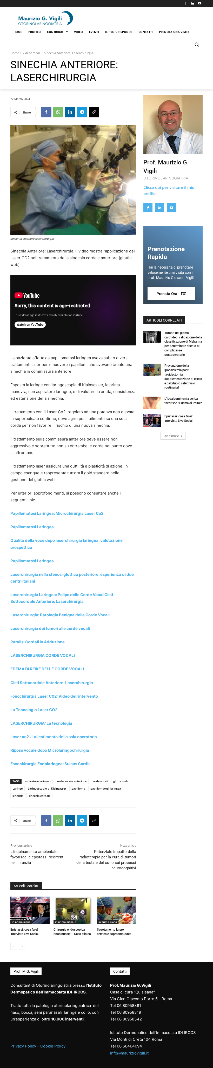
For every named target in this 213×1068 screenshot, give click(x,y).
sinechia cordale (39, 796)
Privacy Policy (23, 1046)
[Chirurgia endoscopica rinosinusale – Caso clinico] (73, 910)
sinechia (17, 796)
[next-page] (22, 946)
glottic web (120, 781)
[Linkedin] (192, 4)
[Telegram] (82, 112)
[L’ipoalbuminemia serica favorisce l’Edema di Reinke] (152, 403)
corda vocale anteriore (71, 781)
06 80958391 (129, 1005)
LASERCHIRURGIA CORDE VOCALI (42, 655)
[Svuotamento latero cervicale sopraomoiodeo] (116, 910)
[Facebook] (185, 4)
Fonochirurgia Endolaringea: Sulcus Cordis (50, 763)
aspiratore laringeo (38, 781)
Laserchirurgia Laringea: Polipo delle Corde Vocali (57, 594)
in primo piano (21, 922)
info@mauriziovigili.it (129, 1053)
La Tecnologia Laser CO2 (33, 709)
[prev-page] (13, 946)
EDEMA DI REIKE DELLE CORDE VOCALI (47, 668)
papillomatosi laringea (105, 788)
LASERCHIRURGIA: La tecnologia (41, 723)
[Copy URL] (94, 112)
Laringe (17, 788)
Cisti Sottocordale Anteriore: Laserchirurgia (51, 682)
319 (137, 1012)
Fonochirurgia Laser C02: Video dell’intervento (54, 696)
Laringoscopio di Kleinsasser (47, 788)
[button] (196, 44)
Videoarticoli (32, 53)
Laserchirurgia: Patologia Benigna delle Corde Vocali (60, 614)
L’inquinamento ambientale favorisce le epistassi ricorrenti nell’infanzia (37, 857)
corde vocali (100, 781)
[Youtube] (200, 4)
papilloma (78, 788)
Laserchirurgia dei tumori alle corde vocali (50, 628)
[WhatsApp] (58, 112)
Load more (171, 435)
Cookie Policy (52, 1046)
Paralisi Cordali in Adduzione (37, 641)
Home (14, 53)
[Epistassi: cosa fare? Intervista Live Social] (30, 910)
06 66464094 (129, 1046)
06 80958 (125, 1012)
